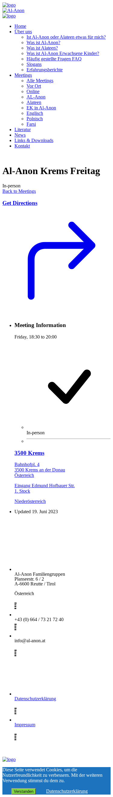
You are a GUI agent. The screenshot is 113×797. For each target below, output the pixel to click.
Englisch (35, 113)
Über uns (23, 31)
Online (33, 91)
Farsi (31, 124)
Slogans (34, 64)
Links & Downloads (33, 140)
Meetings (23, 75)
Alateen (34, 102)
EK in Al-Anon (41, 107)
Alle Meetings (40, 80)
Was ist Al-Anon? (43, 42)
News (20, 135)
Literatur (22, 129)
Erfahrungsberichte (45, 69)
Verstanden (23, 791)
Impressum (24, 724)
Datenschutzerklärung (35, 698)
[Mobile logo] (9, 759)
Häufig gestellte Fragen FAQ (54, 58)
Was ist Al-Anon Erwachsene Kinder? (63, 53)
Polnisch (35, 118)
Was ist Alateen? (42, 47)
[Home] (9, 5)
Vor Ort (34, 86)
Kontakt (22, 145)
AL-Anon (36, 96)
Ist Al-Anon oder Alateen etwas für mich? (66, 37)
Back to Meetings (19, 191)
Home (20, 26)
